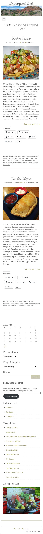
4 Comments (29, 156)
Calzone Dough (24, 303)
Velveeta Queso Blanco (27, 305)
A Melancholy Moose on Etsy (16, 446)
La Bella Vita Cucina (13, 463)
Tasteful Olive (11, 432)
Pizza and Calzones (22, 301)
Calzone (16, 303)
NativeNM (23, 42)
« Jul (4, 347)
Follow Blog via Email (13, 383)
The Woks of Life (12, 450)
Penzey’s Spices (11, 427)
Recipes (15, 156)
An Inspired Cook (21, 3)
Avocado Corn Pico (8, 158)
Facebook (9, 412)
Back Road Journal (12, 468)
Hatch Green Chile (12, 477)
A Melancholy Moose (13, 441)
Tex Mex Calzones (21, 178)
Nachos (10, 162)
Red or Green (21, 156)
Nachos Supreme (21, 38)
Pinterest (9, 407)
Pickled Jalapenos (27, 162)
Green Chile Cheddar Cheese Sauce (17, 160)
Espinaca (31, 303)
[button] (21, 62)
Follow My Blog (11, 396)
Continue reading (32, 124)
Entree (10, 156)
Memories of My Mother (14, 472)
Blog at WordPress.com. (21, 529)
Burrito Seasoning (19, 158)
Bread (10, 301)
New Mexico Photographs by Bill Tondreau (21, 436)
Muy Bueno (10, 459)
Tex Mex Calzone (16, 305)
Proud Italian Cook (12, 455)
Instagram (9, 416)
